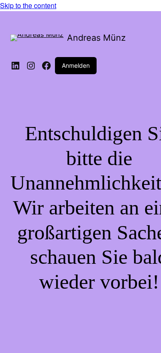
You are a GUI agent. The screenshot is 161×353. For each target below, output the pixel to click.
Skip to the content (28, 5)
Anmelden (76, 65)
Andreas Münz (96, 38)
